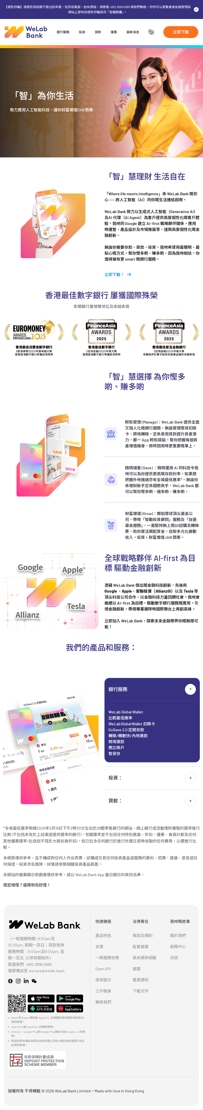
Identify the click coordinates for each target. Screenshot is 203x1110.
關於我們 (178, 935)
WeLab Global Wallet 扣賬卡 (131, 723)
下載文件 (140, 990)
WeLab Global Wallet (125, 711)
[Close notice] (196, 9)
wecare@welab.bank (47, 970)
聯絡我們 (103, 1002)
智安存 (114, 753)
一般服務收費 (107, 957)
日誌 (174, 957)
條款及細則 (142, 935)
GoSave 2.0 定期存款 (126, 729)
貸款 (98, 32)
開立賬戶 (116, 747)
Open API (103, 968)
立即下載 (181, 32)
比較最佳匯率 (120, 717)
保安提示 (103, 979)
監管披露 (140, 946)
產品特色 (103, 935)
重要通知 (140, 979)
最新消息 (132, 32)
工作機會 (103, 990)
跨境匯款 (116, 741)
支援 (99, 946)
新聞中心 (178, 946)
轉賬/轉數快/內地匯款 (128, 735)
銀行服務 (63, 32)
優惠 (114, 32)
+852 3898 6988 (39, 964)
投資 (82, 32)
